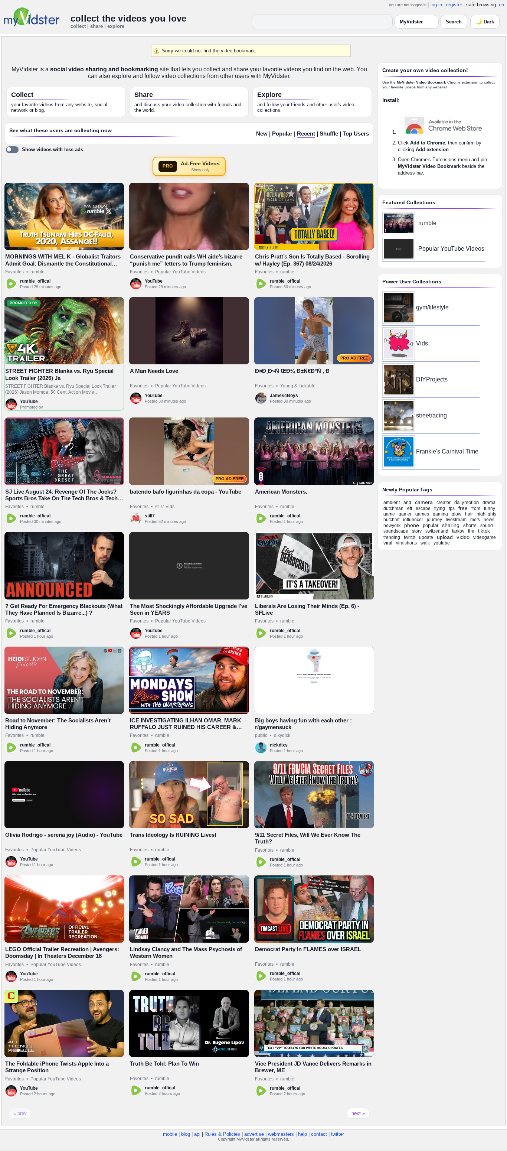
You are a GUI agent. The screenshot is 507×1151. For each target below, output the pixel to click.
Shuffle (329, 134)
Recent (306, 134)
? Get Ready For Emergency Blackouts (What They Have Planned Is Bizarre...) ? (63, 609)
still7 (150, 515)
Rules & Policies (222, 1134)
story (417, 531)
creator (443, 502)
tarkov (458, 531)
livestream (456, 519)
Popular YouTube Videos (180, 271)
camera (424, 502)
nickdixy (279, 745)
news (489, 519)
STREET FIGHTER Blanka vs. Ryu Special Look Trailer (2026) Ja (59, 374)
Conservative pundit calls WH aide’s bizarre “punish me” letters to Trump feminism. (186, 259)
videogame (484, 537)
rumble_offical (35, 281)
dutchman (393, 508)
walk (425, 543)
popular (430, 525)
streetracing (431, 415)
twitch (409, 537)
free (463, 508)
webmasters (281, 1134)
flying (439, 508)
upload (445, 537)
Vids (422, 343)
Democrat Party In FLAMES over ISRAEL (308, 949)
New (262, 134)
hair (469, 514)
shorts (470, 525)
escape (423, 508)
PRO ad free (354, 358)
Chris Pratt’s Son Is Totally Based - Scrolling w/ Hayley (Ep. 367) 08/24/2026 (312, 259)
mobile (170, 1134)
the (471, 531)
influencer (413, 519)
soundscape (395, 531)
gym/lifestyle (432, 307)
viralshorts (406, 543)
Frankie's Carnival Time (447, 451)
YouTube (154, 281)
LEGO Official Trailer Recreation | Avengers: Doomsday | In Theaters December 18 (62, 952)
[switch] (44, 149)
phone (411, 525)
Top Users (356, 134)
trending (391, 537)
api (197, 1134)
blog (185, 1134)
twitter (337, 1134)
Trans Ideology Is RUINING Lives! (173, 835)
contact (319, 1134)
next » (358, 1113)
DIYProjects (432, 379)
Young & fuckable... (299, 385)
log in (436, 4)
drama (489, 502)
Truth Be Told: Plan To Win (164, 1063)
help (302, 1134)
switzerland (436, 531)
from (475, 508)
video (463, 537)
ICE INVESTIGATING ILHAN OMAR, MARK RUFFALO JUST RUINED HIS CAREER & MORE (185, 727)
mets (475, 519)
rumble (37, 271)
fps (452, 508)
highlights (486, 514)
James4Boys (284, 395)
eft (409, 508)
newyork (391, 525)
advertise (254, 1134)
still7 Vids (164, 506)
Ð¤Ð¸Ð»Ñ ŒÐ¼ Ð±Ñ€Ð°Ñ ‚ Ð (292, 371)
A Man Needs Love (154, 371)
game (389, 514)
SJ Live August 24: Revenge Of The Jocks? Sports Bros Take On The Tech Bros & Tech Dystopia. (61, 498)
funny (489, 508)
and (407, 502)
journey (434, 519)
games (422, 514)
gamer (405, 514)
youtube (442, 543)
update (426, 537)
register (454, 4)
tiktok (484, 531)
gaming (440, 514)
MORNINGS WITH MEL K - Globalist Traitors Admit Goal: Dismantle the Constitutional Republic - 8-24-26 (63, 263)
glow (456, 514)
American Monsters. (281, 491)
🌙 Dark (485, 22)
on (501, 4)
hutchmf (391, 519)
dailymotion (466, 502)
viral (387, 543)
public (261, 735)
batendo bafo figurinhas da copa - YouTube (185, 491)
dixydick (282, 735)
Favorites (14, 271)
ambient (391, 502)
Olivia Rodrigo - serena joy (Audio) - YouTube (63, 835)
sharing (450, 525)
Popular (282, 134)
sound (486, 525)
